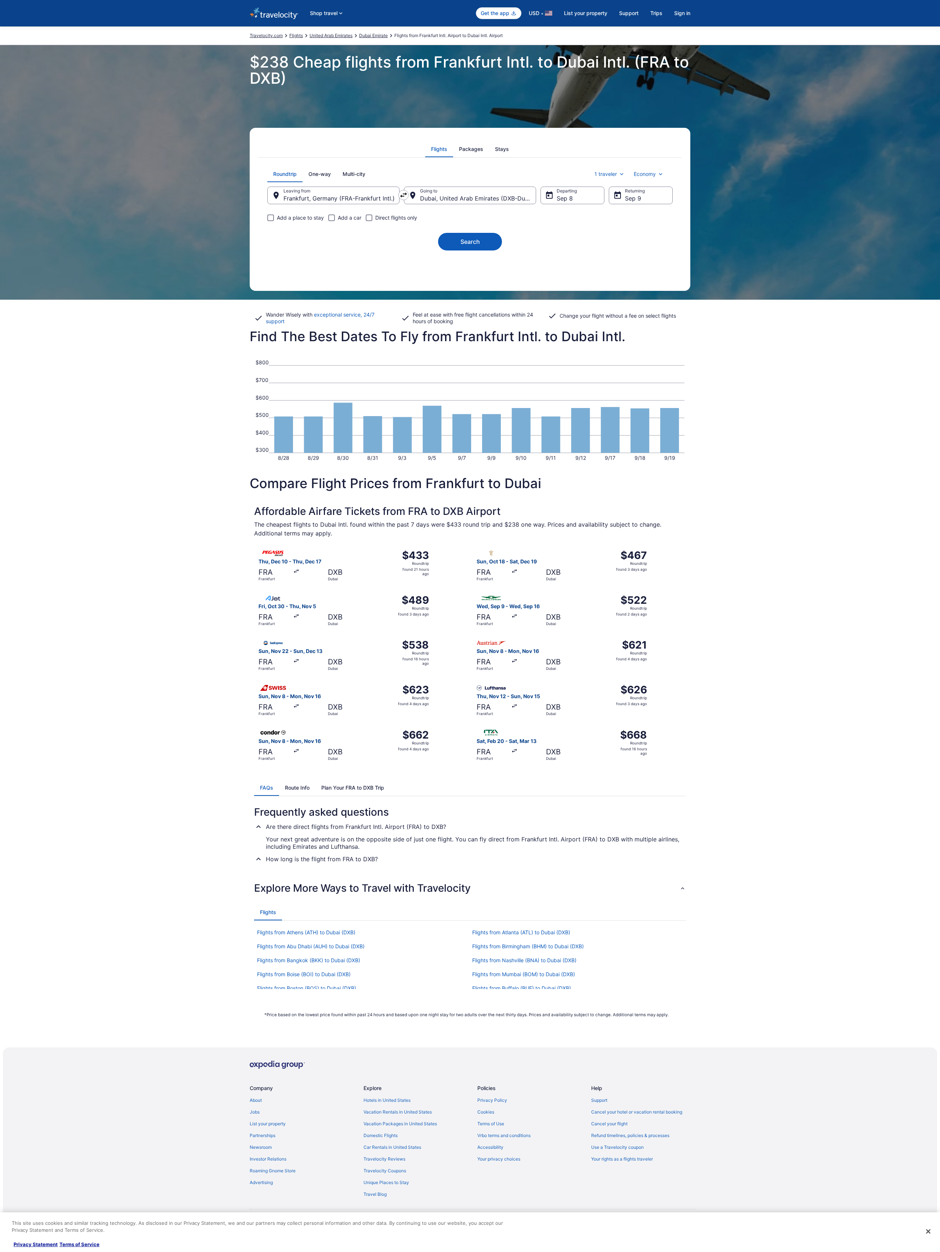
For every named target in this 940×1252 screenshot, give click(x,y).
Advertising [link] (261, 1182)
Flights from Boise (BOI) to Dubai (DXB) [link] (304, 974)
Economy (645, 174)
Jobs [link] (255, 1112)
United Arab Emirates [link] (331, 35)
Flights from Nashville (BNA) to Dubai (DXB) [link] (524, 960)
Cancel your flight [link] (609, 1123)
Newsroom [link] (261, 1147)
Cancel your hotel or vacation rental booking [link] (636, 1112)
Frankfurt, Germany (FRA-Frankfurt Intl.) (339, 198)
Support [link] (599, 1100)
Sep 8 (565, 198)
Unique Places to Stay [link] (386, 1182)
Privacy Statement (36, 1244)
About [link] (256, 1100)
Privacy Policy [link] (492, 1100)
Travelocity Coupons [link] (385, 1170)
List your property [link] (268, 1123)
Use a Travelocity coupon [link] (617, 1147)
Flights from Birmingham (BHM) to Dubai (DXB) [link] (528, 946)
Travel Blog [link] (375, 1194)
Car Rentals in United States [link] (392, 1147)
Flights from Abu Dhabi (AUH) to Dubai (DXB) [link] (311, 946)
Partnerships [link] (262, 1135)
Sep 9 (633, 198)
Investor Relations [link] (268, 1159)
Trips (656, 13)
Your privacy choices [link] (498, 1159)
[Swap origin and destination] (403, 195)
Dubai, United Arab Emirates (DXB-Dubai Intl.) (478, 198)
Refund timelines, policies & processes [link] (630, 1135)
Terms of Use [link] (490, 1123)
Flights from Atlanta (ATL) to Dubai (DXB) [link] (521, 932)
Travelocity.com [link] (266, 35)
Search (470, 241)
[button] (470, 888)
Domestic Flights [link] (381, 1135)
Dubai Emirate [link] (373, 35)
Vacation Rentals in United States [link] (398, 1112)
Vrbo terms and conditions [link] (504, 1135)
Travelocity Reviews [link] (384, 1159)
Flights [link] (296, 35)
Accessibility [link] (490, 1147)
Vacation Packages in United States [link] (400, 1123)
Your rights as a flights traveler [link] (622, 1159)
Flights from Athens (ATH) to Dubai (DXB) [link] (306, 932)
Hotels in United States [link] (387, 1100)
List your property (585, 13)
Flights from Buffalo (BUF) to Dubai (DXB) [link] (521, 988)
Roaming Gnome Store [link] (273, 1170)
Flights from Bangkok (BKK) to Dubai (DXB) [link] (308, 960)
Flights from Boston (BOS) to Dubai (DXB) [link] (306, 988)
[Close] (928, 1231)
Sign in (682, 13)
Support (629, 13)
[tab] (439, 149)
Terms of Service (79, 1244)
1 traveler (605, 174)
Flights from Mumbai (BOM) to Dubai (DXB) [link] (523, 974)
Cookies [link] (485, 1112)
